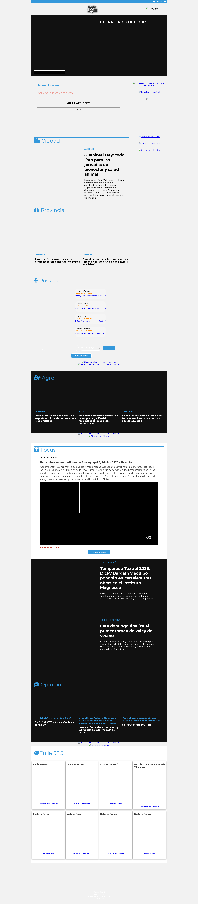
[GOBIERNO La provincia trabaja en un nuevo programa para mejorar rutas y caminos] (58, 218)
